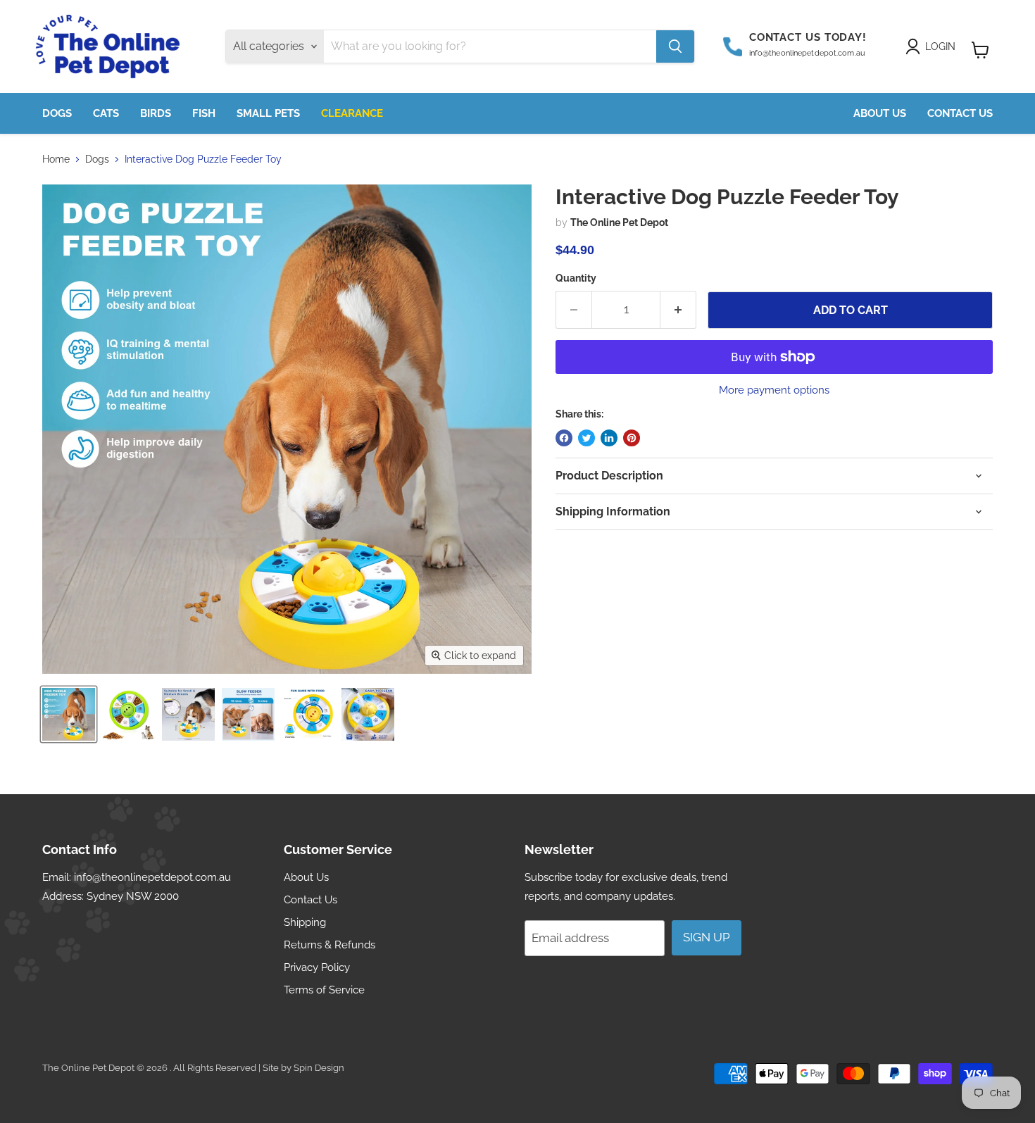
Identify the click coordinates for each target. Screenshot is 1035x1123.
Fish (203, 113)
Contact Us (960, 113)
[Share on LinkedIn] (609, 437)
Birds (155, 113)
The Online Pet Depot (619, 222)
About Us (879, 113)
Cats (106, 113)
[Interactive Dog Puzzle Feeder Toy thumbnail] (68, 714)
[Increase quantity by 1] (678, 310)
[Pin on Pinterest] (631, 437)
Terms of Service (324, 990)
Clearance (352, 113)
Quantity (576, 278)
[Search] (675, 46)
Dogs (57, 113)
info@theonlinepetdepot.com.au (152, 877)
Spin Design (319, 1067)
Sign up (706, 937)
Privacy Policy (317, 967)
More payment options (774, 390)
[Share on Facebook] (564, 437)
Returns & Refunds (329, 945)
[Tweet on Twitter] (586, 437)
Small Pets (268, 113)
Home (56, 159)
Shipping (305, 922)
